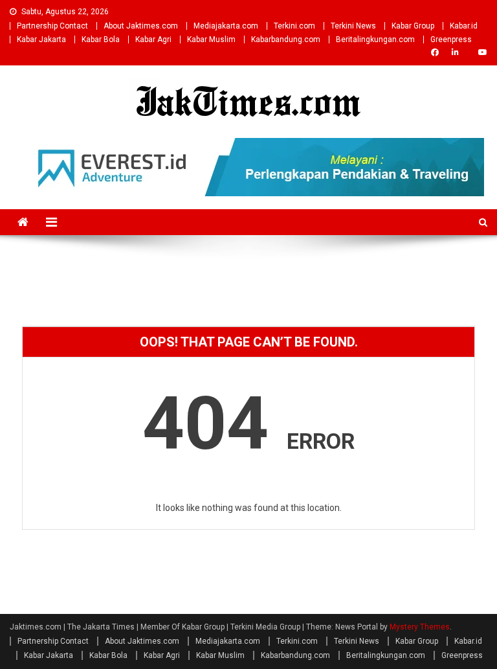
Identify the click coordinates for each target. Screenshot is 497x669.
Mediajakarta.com (225, 25)
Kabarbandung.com (285, 39)
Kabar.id (464, 25)
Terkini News (353, 25)
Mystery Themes (420, 626)
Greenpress (451, 39)
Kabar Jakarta (41, 39)
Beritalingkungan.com (375, 39)
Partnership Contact (52, 25)
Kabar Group (413, 25)
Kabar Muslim (211, 39)
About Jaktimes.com (141, 25)
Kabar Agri (153, 39)
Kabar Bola (101, 39)
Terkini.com (294, 25)
